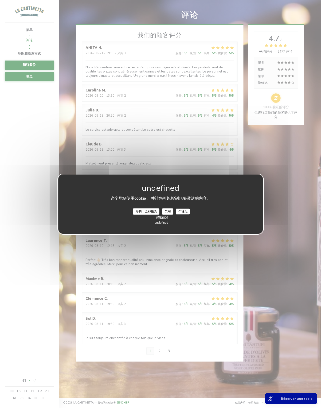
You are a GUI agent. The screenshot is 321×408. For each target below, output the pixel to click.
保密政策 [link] (162, 217)
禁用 (168, 211)
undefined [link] (161, 223)
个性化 (183, 211)
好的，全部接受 (146, 211)
